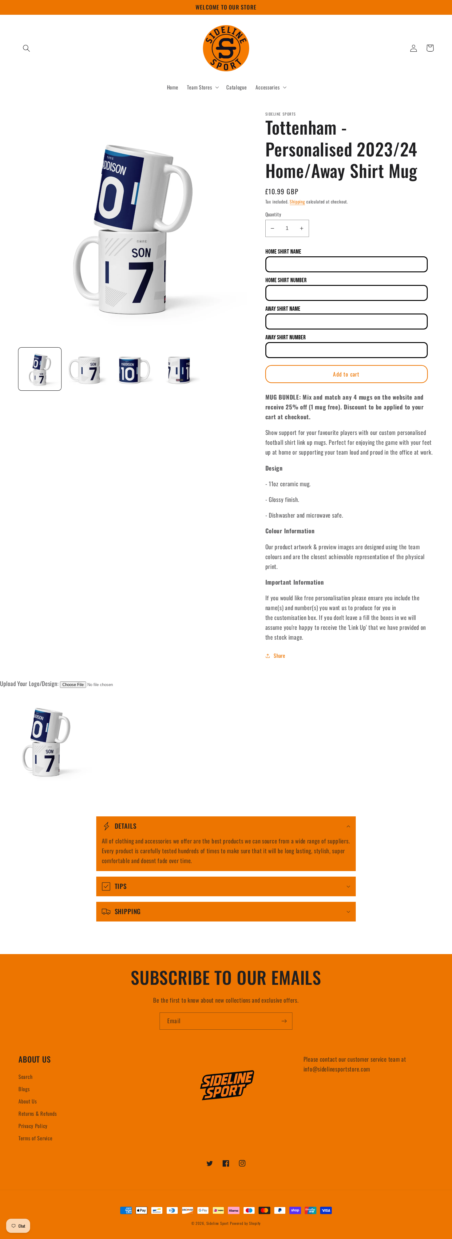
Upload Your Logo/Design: (29, 683)
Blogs (24, 1089)
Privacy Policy (33, 1126)
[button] (26, 48)
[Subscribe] (284, 1021)
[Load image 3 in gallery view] (132, 369)
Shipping (297, 201)
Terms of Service (35, 1138)
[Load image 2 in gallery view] (86, 369)
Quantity (273, 214)
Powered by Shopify (245, 1223)
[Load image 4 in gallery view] (179, 369)
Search (25, 1076)
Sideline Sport (217, 1223)
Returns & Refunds (37, 1113)
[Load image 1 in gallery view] (39, 369)
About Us (27, 1101)
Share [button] (279, 655)
